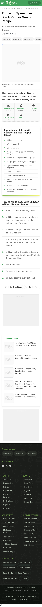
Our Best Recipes (11, 338)
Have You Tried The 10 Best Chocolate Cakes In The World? (26, 344)
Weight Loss (7, 453)
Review (6, 30)
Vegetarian (11, 8)
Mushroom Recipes (7, 531)
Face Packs (28, 498)
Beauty (26, 476)
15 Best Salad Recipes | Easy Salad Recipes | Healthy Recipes (25, 371)
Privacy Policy (9, 596)
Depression (7, 491)
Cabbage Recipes (10, 544)
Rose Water (28, 483)
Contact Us (23, 600)
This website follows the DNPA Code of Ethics (21, 588)
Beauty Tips (28, 502)
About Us (21, 596)
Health (5, 476)
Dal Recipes (7, 540)
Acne (26, 506)
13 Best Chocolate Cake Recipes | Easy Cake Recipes (26, 357)
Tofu (36, 287)
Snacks (28, 287)
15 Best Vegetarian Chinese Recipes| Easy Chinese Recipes (26, 395)
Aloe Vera (28, 479)
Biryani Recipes (24, 568)
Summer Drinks (29, 526)
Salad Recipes (8, 522)
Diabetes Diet (8, 483)
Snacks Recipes (9, 552)
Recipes (4, 8)
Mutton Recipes (9, 568)
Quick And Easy (16, 287)
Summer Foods (29, 522)
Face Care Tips (30, 538)
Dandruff (27, 494)
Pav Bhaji (24, 578)
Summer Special (30, 515)
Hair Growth (28, 487)
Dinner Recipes (9, 519)
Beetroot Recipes (9, 548)
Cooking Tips (19, 453)
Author (14, 600)
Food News (32, 453)
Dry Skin (27, 491)
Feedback (30, 596)
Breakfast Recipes (10, 578)
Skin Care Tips (29, 534)
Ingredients (28, 39)
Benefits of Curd (30, 530)
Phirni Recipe (29, 545)
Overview (6, 39)
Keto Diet (6, 487)
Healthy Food (8, 501)
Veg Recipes (7, 515)
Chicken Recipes (9, 562)
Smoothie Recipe (30, 541)
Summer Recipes (30, 519)
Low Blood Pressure (7, 495)
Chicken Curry (25, 562)
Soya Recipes (8, 536)
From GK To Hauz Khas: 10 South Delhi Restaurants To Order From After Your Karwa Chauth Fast (25, 385)
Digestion (6, 505)
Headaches (7, 508)
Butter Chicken (8, 573)
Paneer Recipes (9, 526)
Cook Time (17, 39)
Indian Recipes (9, 558)
